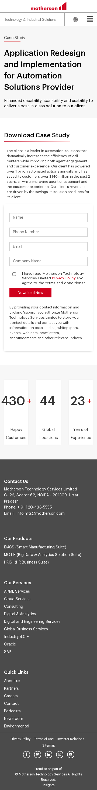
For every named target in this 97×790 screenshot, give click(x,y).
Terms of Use (44, 739)
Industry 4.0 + (16, 637)
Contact (11, 704)
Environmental (16, 726)
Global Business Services (26, 629)
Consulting (13, 607)
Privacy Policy (64, 278)
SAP (7, 652)
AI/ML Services (17, 591)
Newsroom (13, 719)
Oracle (10, 644)
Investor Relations (70, 739)
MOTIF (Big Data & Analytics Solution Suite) (42, 555)
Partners (11, 689)
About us (12, 681)
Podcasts (12, 711)
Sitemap (48, 745)
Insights (48, 785)
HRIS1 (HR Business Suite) (26, 562)
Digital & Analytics (20, 614)
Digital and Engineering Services (32, 622)
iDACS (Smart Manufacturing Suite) (35, 547)
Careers (11, 696)
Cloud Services (17, 599)
